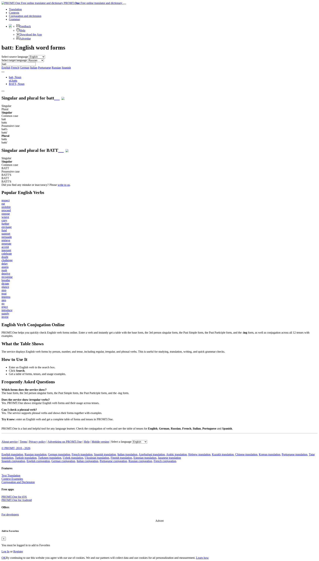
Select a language (121, 441)
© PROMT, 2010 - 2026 (15, 448)
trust (3, 293)
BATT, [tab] (16, 83)
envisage (6, 227)
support (5, 233)
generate (6, 243)
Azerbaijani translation (152, 454)
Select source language (14, 56)
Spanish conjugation (13, 461)
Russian (56, 67)
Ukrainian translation (97, 457)
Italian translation (127, 454)
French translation (82, 454)
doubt (4, 256)
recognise (7, 276)
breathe (5, 280)
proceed (6, 210)
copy (4, 220)
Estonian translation (144, 457)
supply (5, 313)
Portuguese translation (294, 454)
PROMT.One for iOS (14, 496)
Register (18, 551)
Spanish (66, 67)
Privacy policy (37, 441)
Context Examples (12, 478)
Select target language (14, 60)
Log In (5, 551)
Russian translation (36, 454)
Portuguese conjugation (113, 461)
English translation (12, 454)
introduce (6, 310)
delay (4, 263)
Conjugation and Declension (18, 482)
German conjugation (63, 461)
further (5, 223)
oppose (5, 213)
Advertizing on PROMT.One (65, 441)
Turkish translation (26, 457)
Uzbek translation (73, 457)
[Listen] (57, 98)
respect (5, 200)
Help (22, 30)
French (15, 67)
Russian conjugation (140, 461)
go (2, 303)
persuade (6, 237)
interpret (6, 250)
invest (4, 316)
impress (5, 296)
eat (3, 203)
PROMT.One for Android (16, 500)
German (24, 67)
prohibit (6, 207)
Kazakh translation (223, 454)
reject (4, 306)
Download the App (31, 34)
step (3, 300)
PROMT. (92, 3)
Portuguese (44, 67)
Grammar (14, 19)
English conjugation (38, 461)
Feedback (25, 26)
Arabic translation (176, 454)
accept (5, 247)
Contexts (14, 12)
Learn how (202, 557)
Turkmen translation (49, 457)
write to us (64, 184)
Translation (15, 9)
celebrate (6, 253)
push (4, 270)
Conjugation (25, 16)
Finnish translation (121, 457)
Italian (33, 67)
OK (3, 557)
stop (3, 290)
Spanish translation (105, 454)
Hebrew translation (199, 454)
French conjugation (165, 461)
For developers (10, 514)
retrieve (5, 240)
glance (5, 286)
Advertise (25, 38)
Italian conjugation (87, 461)
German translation (59, 454)
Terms (23, 441)
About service (9, 441)
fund (4, 230)
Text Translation (10, 475)
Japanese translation (169, 457)
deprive (5, 273)
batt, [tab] (15, 79)
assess (4, 266)
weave (5, 217)
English (5, 67)
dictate (5, 283)
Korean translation (269, 454)
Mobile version (100, 441)
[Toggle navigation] (124, 4)
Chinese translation (246, 454)
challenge (7, 260)
